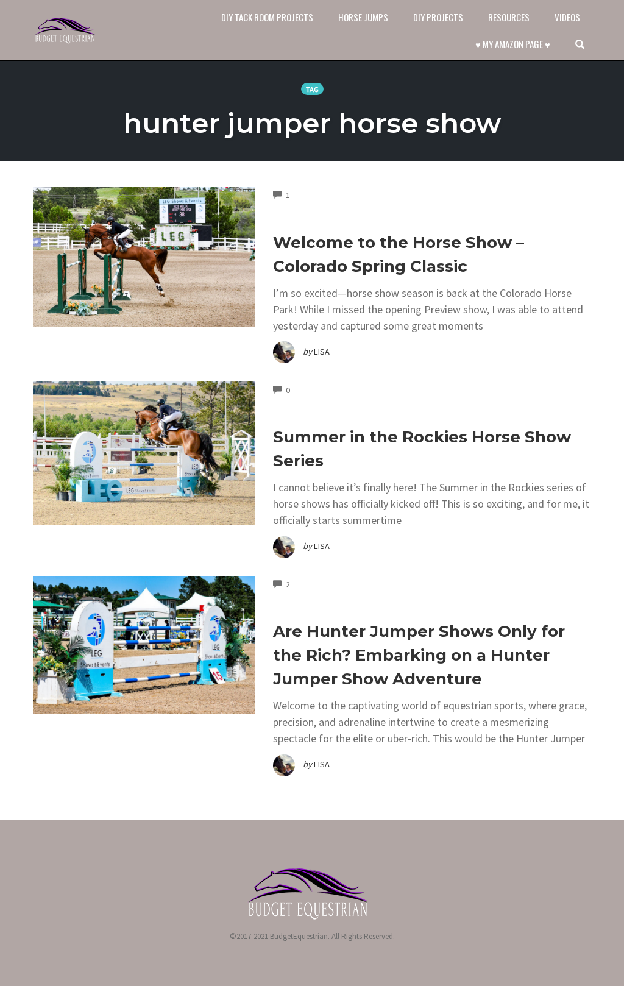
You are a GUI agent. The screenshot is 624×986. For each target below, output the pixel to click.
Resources (509, 17)
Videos (567, 17)
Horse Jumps (363, 17)
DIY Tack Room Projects (267, 17)
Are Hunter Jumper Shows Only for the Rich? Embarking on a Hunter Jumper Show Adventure (419, 655)
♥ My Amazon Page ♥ (512, 44)
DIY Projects (438, 17)
